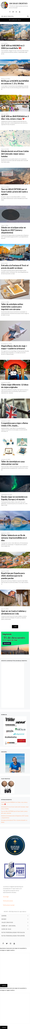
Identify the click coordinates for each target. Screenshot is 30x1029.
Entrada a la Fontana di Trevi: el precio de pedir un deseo (14, 266)
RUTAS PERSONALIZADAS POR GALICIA (13, 932)
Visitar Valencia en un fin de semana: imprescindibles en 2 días (14, 538)
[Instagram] (16, 12)
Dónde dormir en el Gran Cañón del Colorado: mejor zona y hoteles (15, 154)
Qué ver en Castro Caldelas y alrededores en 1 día (13, 612)
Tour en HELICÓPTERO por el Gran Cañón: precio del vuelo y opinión (14, 192)
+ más (15, 626)
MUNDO (4, 919)
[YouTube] (19, 12)
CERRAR (4, 985)
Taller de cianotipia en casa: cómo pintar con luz (13, 462)
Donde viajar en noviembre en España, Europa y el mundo (14, 498)
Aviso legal (6, 896)
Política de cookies (8, 901)
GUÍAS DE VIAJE (6, 929)
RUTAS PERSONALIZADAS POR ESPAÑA (13, 936)
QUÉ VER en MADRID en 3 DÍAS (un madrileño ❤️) (12, 46)
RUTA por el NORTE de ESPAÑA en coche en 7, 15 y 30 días (15, 82)
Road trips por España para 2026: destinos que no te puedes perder (13, 576)
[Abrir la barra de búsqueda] (28, 16)
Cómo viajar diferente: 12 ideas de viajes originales (14, 385)
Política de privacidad (8, 905)
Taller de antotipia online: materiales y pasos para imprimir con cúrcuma (12, 307)
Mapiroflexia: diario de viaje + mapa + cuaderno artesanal (14, 347)
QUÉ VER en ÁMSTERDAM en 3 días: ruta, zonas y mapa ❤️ (15, 117)
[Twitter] (13, 12)
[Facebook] (10, 12)
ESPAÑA (4, 916)
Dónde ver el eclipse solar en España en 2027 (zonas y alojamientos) (13, 230)
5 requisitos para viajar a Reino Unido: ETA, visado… (14, 424)
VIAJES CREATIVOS (7, 922)
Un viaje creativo (18, 3)
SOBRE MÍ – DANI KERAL (9, 926)
